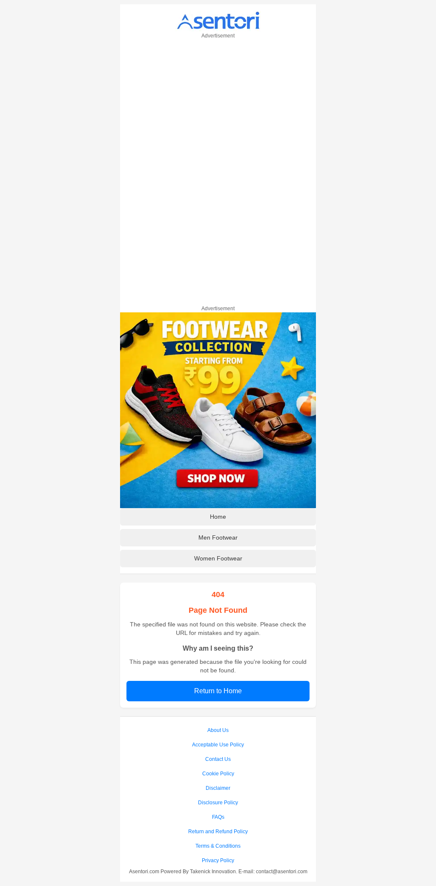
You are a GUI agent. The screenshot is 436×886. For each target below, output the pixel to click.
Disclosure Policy (218, 803)
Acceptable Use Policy (218, 745)
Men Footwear (218, 537)
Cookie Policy (218, 774)
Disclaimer (218, 788)
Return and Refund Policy (218, 832)
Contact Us (218, 759)
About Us (218, 730)
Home (218, 516)
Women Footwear (218, 558)
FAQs (218, 817)
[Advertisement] (218, 170)
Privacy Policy (218, 860)
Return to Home (218, 691)
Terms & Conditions (218, 846)
